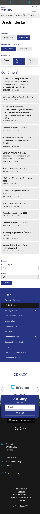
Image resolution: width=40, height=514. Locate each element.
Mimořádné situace (12, 358)
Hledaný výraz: (7, 264)
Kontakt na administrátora (21, 497)
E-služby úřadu (11, 310)
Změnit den (8, 49)
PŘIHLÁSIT (20, 413)
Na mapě (9, 450)
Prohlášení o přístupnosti (22, 494)
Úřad (18, 15)
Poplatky (8, 331)
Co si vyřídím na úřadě (14, 316)
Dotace (7, 347)
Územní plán (10, 321)
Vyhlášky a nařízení (12, 326)
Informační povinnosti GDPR (16, 352)
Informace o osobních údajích (23, 420)
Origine (22, 506)
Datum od (18, 61)
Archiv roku (24, 49)
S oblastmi (23, 37)
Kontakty (21, 491)
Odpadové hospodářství (14, 342)
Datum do (31, 61)
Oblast (4, 273)
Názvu (6, 60)
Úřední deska (10, 305)
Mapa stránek (21, 489)
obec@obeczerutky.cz (14, 461)
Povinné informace (12, 300)
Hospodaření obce (12, 337)
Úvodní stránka (7, 15)
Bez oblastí (8, 37)
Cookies (22, 500)
